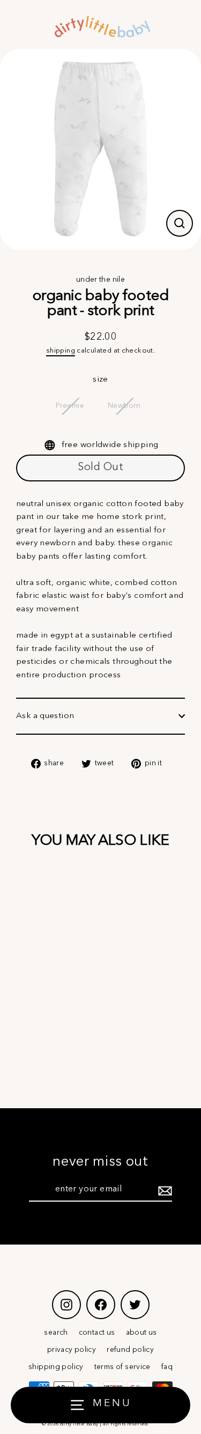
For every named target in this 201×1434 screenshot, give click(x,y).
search (56, 1332)
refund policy (130, 1350)
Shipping (60, 350)
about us (141, 1332)
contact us (97, 1332)
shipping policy (56, 1367)
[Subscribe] (163, 1190)
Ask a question (45, 716)
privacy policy (71, 1350)
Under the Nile (100, 279)
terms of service (122, 1367)
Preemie (70, 406)
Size (100, 379)
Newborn (124, 406)
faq (167, 1367)
